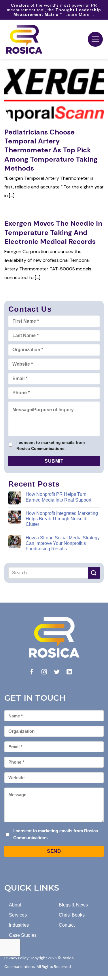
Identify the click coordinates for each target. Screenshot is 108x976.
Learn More (77, 14)
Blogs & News (73, 904)
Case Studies (23, 935)
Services (18, 915)
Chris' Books (72, 915)
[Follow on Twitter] (57, 672)
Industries (19, 925)
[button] (95, 39)
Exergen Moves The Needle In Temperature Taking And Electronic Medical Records (53, 232)
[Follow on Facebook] (32, 672)
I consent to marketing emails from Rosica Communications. (50, 445)
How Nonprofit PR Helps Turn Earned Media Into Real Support (58, 497)
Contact (67, 925)
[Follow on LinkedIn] (69, 672)
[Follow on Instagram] (44, 672)
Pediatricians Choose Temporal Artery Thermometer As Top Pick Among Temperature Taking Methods (51, 150)
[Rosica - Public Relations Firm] (24, 39)
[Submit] (94, 573)
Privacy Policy (16, 958)
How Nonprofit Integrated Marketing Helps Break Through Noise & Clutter (62, 519)
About (15, 904)
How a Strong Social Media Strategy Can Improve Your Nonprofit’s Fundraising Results (63, 543)
